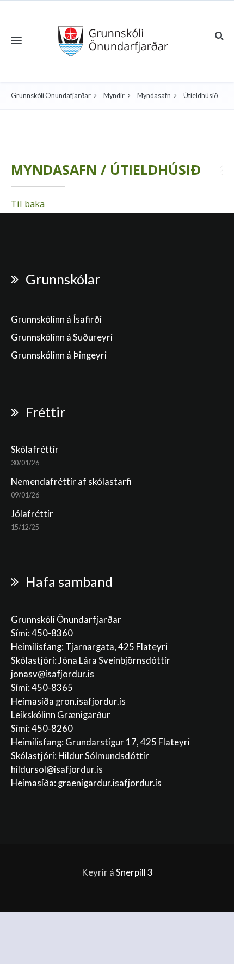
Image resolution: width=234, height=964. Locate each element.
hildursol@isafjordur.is (57, 769)
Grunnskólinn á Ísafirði (56, 319)
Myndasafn (154, 96)
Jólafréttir (32, 513)
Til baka (28, 203)
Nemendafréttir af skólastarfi (71, 481)
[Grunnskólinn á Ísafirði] (113, 41)
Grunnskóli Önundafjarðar (51, 96)
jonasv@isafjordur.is (52, 674)
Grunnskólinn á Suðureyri (62, 337)
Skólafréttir (35, 449)
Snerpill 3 (134, 872)
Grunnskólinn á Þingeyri (59, 355)
